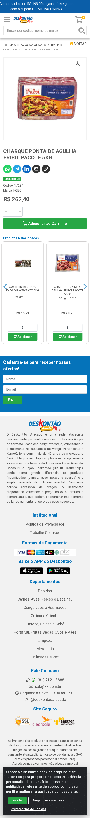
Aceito (17, 800)
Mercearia (45, 649)
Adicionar (24, 337)
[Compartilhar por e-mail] (36, 169)
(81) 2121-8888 (50, 680)
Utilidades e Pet (45, 657)
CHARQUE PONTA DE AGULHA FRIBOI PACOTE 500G (67, 290)
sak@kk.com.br (47, 686)
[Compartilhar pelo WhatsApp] (7, 169)
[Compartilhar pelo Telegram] (17, 169)
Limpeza (45, 640)
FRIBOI (17, 190)
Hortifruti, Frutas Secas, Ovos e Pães (45, 632)
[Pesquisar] (81, 30)
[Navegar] (5, 287)
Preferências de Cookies (28, 809)
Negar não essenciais (48, 800)
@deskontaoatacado (48, 699)
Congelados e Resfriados (45, 607)
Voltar (80, 44)
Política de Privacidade (45, 524)
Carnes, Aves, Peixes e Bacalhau (45, 599)
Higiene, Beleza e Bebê (45, 624)
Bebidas (45, 591)
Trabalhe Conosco (45, 532)
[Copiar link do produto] (46, 169)
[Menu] (7, 20)
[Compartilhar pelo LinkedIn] (26, 169)
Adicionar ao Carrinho (47, 223)
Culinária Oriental (45, 616)
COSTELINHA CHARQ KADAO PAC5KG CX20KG (22, 288)
